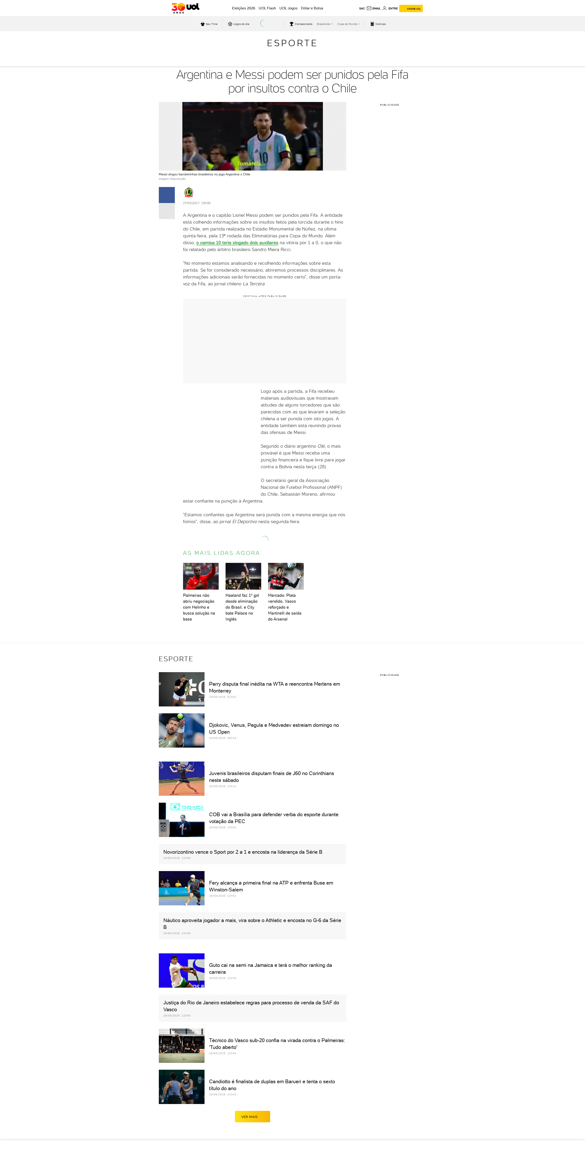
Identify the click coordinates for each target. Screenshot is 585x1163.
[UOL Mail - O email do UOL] (373, 8)
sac (362, 8)
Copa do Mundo (347, 24)
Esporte (292, 42)
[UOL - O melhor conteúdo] (185, 8)
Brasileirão (323, 24)
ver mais (249, 1117)
